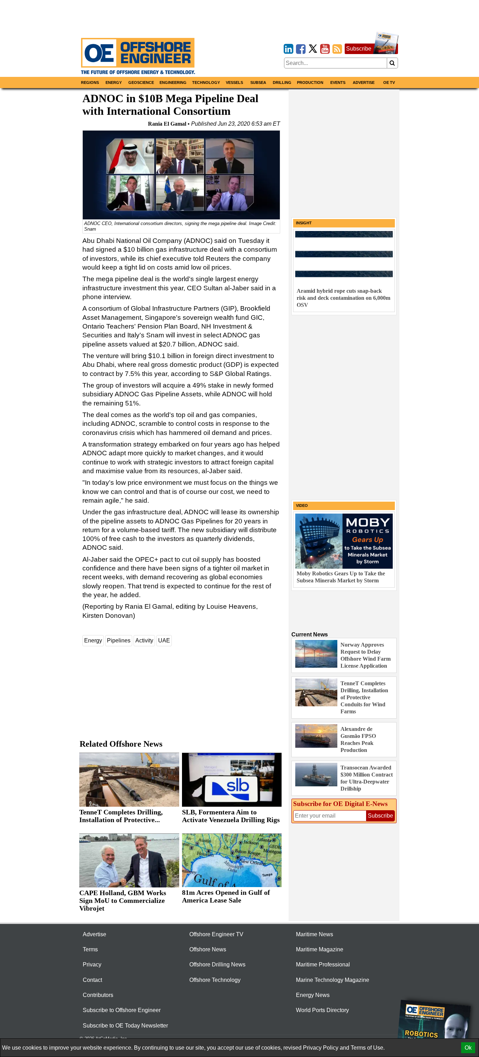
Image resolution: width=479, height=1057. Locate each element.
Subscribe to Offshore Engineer (122, 1010)
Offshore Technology (215, 980)
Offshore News (207, 949)
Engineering (173, 82)
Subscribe (358, 49)
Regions (90, 82)
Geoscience (141, 82)
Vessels (234, 82)
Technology (206, 82)
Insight (304, 223)
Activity (144, 640)
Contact (92, 980)
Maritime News (314, 934)
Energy (114, 82)
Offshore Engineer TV (216, 934)
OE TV (389, 82)
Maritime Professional (323, 964)
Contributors (98, 995)
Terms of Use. (368, 1048)
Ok (468, 1048)
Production (310, 82)
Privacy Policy (320, 1048)
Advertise (364, 82)
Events (337, 82)
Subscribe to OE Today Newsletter (125, 1026)
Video (302, 505)
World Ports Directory (322, 1010)
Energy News (313, 995)
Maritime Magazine (319, 949)
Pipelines (118, 640)
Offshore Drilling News (217, 964)
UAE (164, 640)
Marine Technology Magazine (332, 980)
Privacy (92, 964)
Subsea (258, 82)
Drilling (282, 82)
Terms (90, 949)
